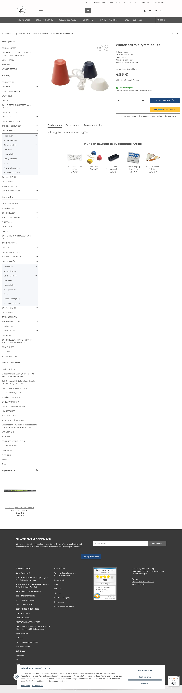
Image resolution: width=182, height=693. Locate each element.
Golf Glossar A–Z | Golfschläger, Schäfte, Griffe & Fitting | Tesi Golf (18, 382)
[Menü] (178, 677)
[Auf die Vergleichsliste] (100, 48)
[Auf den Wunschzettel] (106, 48)
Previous (8, 497)
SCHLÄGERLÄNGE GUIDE (12, 397)
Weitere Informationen (166, 116)
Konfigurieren (145, 677)
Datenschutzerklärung (59, 544)
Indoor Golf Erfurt (139, 584)
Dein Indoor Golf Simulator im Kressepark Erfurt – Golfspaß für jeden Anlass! (19, 426)
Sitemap (57, 593)
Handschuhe (9, 154)
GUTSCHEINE (7, 181)
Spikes (6, 163)
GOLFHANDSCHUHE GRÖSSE (13, 406)
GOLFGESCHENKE (9, 177)
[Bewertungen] (19, 513)
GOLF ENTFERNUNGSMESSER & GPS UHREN (16, 106)
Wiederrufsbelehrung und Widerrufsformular (65, 574)
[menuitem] (25, 20)
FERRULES (6, 64)
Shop (4, 464)
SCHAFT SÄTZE (8, 60)
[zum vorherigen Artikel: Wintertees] (172, 33)
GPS (136, 2)
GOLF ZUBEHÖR (8, 130)
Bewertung (159, 2)
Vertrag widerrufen (91, 557)
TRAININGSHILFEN (9, 186)
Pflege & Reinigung (12, 168)
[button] (144, 10)
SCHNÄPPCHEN (8, 82)
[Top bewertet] (37, 470)
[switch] (173, 683)
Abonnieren (157, 543)
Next (31, 497)
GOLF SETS (6, 117)
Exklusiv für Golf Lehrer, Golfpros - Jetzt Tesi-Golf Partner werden (18, 375)
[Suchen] (88, 10)
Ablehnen (145, 683)
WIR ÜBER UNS (8, 432)
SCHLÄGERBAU (8, 326)
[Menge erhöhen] (143, 100)
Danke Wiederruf (9, 369)
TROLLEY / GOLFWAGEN (11, 126)
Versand (136, 80)
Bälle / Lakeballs (10, 145)
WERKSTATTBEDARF (10, 69)
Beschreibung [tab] (55, 125)
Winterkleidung (10, 140)
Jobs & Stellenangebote (11, 393)
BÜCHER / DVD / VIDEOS (12, 191)
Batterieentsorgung (62, 597)
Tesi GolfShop (99, 2)
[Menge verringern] (118, 100)
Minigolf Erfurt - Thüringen (143, 581)
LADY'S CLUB (7, 96)
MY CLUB (127, 2)
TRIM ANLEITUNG (9, 415)
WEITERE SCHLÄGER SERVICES (14, 420)
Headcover (8, 136)
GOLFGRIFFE (7, 335)
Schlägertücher (10, 159)
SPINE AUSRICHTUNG (10, 402)
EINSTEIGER (7, 222)
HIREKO (5, 459)
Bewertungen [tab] (73, 125)
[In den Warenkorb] (50, 41)
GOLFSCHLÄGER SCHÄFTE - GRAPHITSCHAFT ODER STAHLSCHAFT (17, 53)
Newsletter (6, 455)
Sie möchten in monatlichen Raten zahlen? (148, 116)
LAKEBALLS (146, 2)
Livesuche (58, 589)
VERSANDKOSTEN (9, 446)
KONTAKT (6, 436)
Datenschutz (37, 686)
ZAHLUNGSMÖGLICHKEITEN (13, 441)
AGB (56, 584)
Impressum (25, 686)
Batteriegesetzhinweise (64, 606)
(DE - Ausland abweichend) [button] (142, 90)
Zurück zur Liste (9, 33)
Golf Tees (129, 60)
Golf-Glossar (7, 450)
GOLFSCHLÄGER (8, 87)
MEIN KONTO (114, 2)
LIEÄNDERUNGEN (9, 411)
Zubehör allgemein (12, 172)
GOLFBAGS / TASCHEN (11, 121)
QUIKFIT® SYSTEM (9, 112)
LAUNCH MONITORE (10, 204)
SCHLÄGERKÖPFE (9, 48)
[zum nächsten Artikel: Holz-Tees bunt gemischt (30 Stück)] (177, 33)
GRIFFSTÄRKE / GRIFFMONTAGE (15, 388)
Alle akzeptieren (145, 670)
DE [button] (86, 2)
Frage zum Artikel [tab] (93, 125)
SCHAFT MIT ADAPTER (11, 91)
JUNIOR (5, 100)
